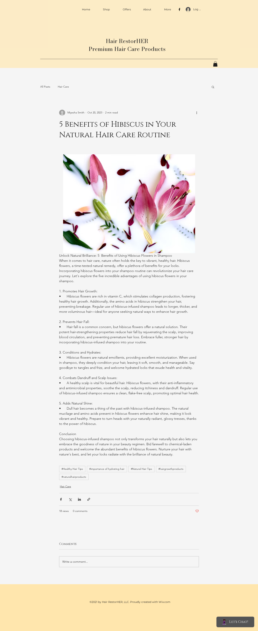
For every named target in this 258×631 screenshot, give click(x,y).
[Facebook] (179, 9)
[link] (215, 64)
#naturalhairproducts (74, 476)
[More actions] (196, 112)
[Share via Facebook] (61, 499)
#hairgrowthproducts (170, 469)
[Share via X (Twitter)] (70, 499)
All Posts (45, 86)
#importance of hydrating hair (106, 469)
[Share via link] (88, 499)
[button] (213, 86)
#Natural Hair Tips (141, 469)
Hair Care (63, 86)
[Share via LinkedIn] (79, 499)
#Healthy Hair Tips (72, 469)
